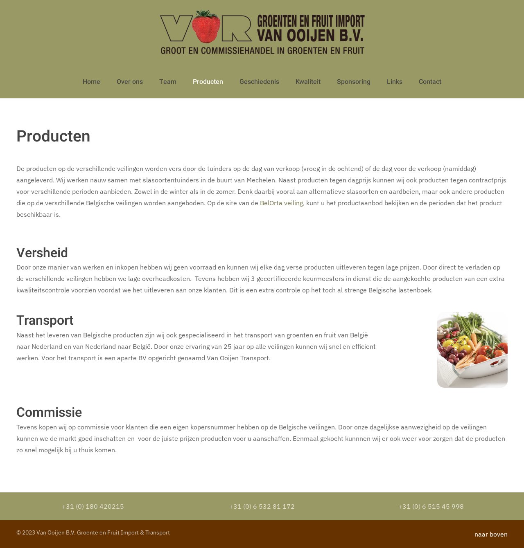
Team (167, 82)
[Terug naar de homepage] (262, 32)
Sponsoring (353, 82)
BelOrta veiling (281, 203)
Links (394, 82)
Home (91, 82)
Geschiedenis (259, 82)
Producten (208, 82)
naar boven (491, 534)
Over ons (130, 82)
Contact (430, 82)
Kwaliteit (308, 82)
